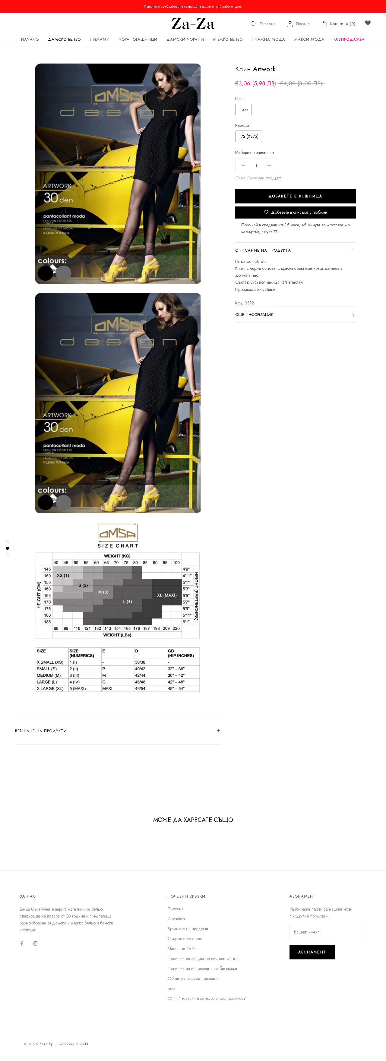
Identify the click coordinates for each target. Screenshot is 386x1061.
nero (243, 109)
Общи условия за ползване (193, 978)
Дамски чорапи (185, 39)
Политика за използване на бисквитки (202, 968)
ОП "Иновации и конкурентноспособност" (207, 998)
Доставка (176, 919)
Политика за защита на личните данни (203, 959)
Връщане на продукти (41, 731)
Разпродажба (349, 39)
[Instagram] (35, 943)
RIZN (84, 1044)
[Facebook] (22, 943)
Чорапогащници (138, 39)
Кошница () (343, 24)
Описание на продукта (263, 250)
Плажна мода (268, 39)
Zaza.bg (46, 1044)
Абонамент (312, 952)
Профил (303, 24)
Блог (172, 988)
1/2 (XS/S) (248, 136)
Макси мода (309, 39)
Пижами (100, 39)
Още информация (254, 314)
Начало (30, 39)
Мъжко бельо (228, 39)
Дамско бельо (64, 39)
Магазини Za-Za (182, 949)
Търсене (268, 24)
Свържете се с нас (185, 939)
